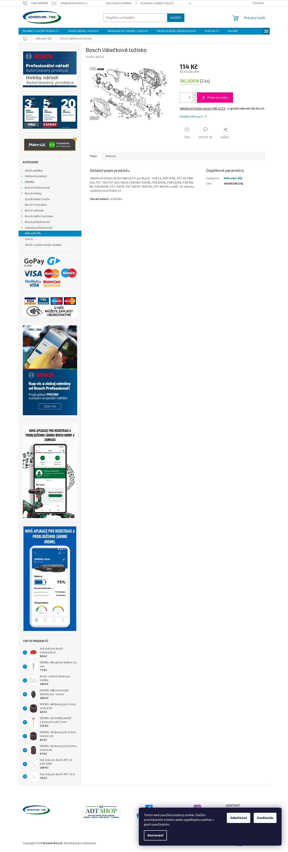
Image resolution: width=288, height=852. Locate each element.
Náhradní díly (33, 233)
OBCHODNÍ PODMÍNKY (119, 3)
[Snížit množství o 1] (195, 100)
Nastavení (155, 835)
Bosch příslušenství (37, 222)
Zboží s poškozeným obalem (43, 245)
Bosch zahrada (34, 210)
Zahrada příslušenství (38, 228)
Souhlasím (265, 818)
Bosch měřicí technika (39, 216)
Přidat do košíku (218, 97)
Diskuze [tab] (111, 156)
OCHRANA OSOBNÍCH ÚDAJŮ (157, 3)
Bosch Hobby (33, 193)
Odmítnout (238, 818)
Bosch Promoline (35, 205)
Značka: (95, 57)
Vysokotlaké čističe (37, 199)
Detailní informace (191, 117)
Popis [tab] (93, 156)
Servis (29, 239)
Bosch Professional (37, 188)
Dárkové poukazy (36, 176)
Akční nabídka (33, 171)
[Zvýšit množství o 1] (195, 95)
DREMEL (30, 182)
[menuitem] (41, 31)
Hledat (176, 17)
